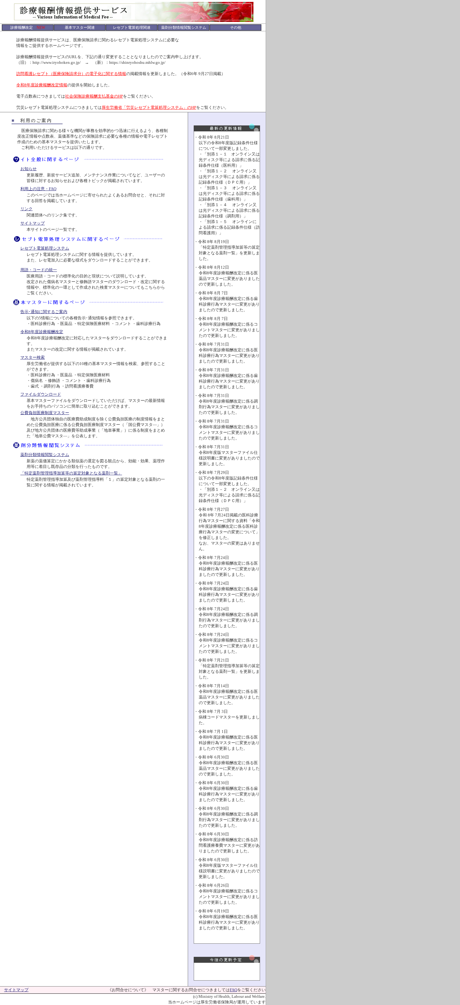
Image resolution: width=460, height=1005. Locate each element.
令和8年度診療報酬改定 (41, 331)
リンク (26, 208)
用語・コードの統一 (38, 269)
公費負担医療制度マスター (44, 412)
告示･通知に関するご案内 (43, 311)
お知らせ (28, 168)
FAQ (233, 989)
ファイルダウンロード (40, 394)
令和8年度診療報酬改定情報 (41, 85)
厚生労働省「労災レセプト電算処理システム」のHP (149, 107)
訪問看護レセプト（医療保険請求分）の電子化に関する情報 (71, 73)
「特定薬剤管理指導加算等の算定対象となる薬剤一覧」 (71, 473)
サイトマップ (32, 223)
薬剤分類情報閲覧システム (44, 454)
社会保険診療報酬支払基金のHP (94, 96)
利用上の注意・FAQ (38, 188)
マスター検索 (32, 357)
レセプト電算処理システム (44, 248)
